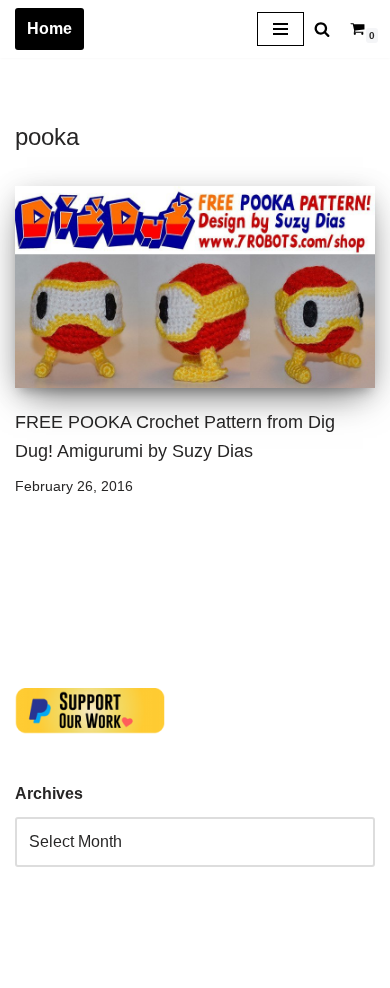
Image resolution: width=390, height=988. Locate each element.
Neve (34, 967)
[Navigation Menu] (280, 29)
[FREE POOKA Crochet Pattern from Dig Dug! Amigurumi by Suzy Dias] (195, 287)
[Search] (322, 29)
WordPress (193, 967)
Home (49, 28)
